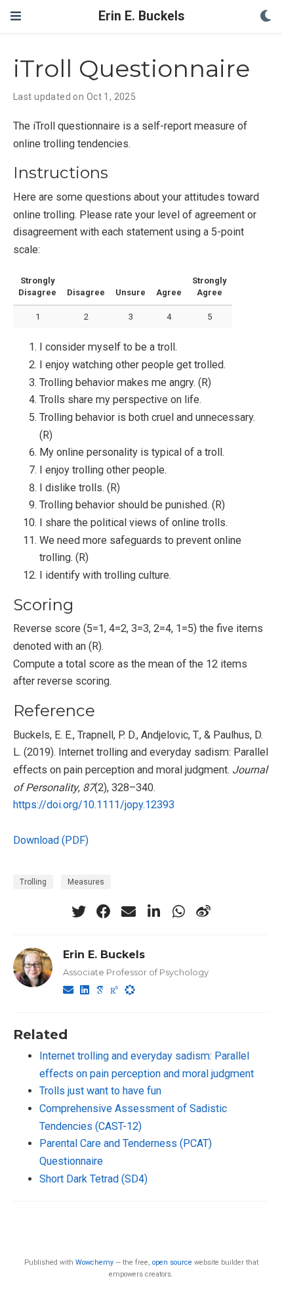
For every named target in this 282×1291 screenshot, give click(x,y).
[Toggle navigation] (15, 16)
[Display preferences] (266, 16)
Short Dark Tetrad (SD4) (93, 1179)
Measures (86, 882)
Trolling (33, 882)
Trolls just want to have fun (100, 1090)
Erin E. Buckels (141, 16)
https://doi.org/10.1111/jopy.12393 (93, 804)
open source (172, 1262)
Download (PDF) (51, 840)
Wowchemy (94, 1262)
